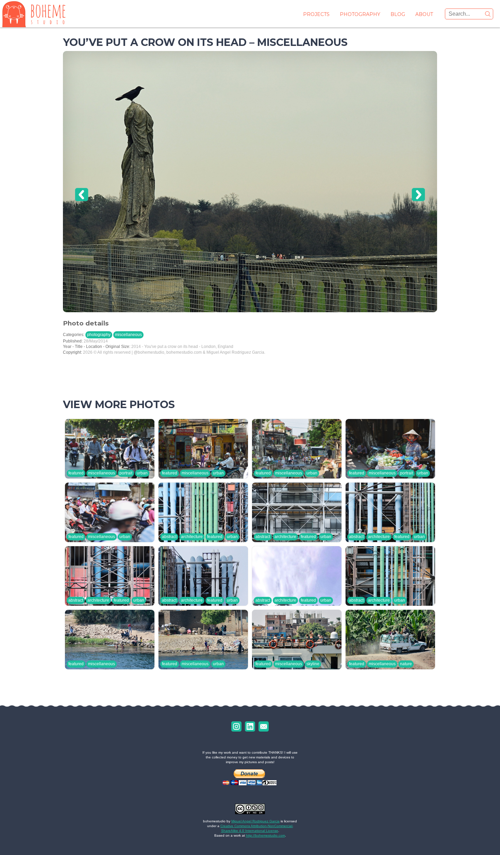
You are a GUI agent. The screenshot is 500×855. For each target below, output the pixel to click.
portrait (125, 473)
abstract (169, 536)
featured (76, 473)
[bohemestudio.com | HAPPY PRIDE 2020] (34, 13)
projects (316, 14)
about (424, 14)
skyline (312, 663)
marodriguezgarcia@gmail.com (264, 726)
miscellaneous (128, 334)
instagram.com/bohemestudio (236, 726)
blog (397, 14)
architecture (192, 536)
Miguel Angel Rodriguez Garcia (255, 821)
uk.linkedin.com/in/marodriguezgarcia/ (250, 726)
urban (142, 473)
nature (406, 663)
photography (360, 14)
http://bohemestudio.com (265, 835)
